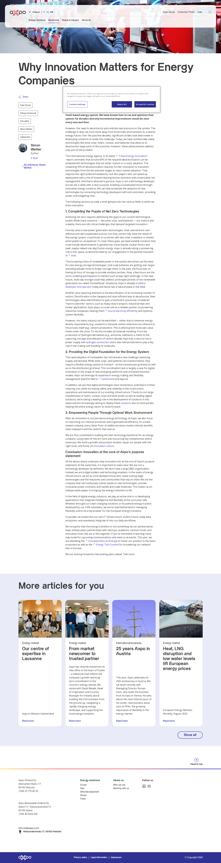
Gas (82, 788)
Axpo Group (169, 12)
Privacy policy (80, 857)
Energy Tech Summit (107, 544)
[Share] (19, 97)
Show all (190, 735)
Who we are (119, 785)
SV (47, 12)
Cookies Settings (77, 104)
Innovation (24, 121)
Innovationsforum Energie (102, 541)
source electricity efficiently (122, 311)
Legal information (99, 857)
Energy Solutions (37, 20)
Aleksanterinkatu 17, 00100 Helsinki (42, 831)
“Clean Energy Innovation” (133, 156)
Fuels (83, 799)
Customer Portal (186, 12)
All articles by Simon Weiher (35, 166)
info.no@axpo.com (28, 828)
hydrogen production (97, 342)
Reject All (122, 104)
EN (51, 12)
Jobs (199, 12)
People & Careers (70, 20)
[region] (111, 99)
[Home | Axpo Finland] (19, 12)
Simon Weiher (26, 129)
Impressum (116, 857)
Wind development (89, 792)
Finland (36, 12)
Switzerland (25, 137)
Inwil (73, 255)
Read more (28, 721)
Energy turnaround (28, 113)
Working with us (121, 788)
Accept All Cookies (145, 104)
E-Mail (34, 158)
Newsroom (53, 20)
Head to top (196, 764)
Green (83, 795)
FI (44, 12)
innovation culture (104, 446)
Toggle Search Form (210, 12)
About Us (86, 20)
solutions (126, 403)
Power (83, 785)
